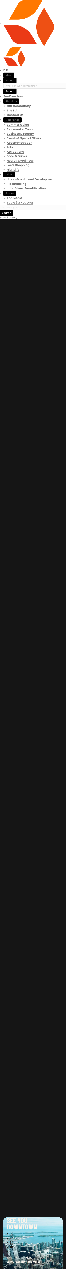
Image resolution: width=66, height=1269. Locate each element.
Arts (10, 147)
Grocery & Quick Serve (47, 361)
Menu (8, 75)
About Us (11, 101)
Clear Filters (10, 375)
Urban (9, 174)
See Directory (13, 96)
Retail (28, 370)
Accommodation (19, 143)
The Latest (14, 198)
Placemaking (16, 184)
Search (9, 80)
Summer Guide (18, 125)
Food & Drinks (17, 156)
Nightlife (13, 170)
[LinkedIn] (11, 1247)
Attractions (15, 152)
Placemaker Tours (20, 129)
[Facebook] (11, 1234)
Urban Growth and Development (31, 179)
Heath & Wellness (17, 366)
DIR (5, 70)
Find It (6, 353)
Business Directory (20, 134)
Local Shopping (18, 165)
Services (40, 370)
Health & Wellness (20, 161)
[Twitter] (11, 1238)
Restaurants (13, 370)
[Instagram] (11, 1243)
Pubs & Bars (53, 366)
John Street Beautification (26, 188)
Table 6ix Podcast (20, 203)
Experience (12, 120)
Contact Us (15, 115)
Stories (9, 193)
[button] (33, 353)
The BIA (12, 110)
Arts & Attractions (17, 361)
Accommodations (41, 357)
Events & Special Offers (24, 138)
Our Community (19, 106)
